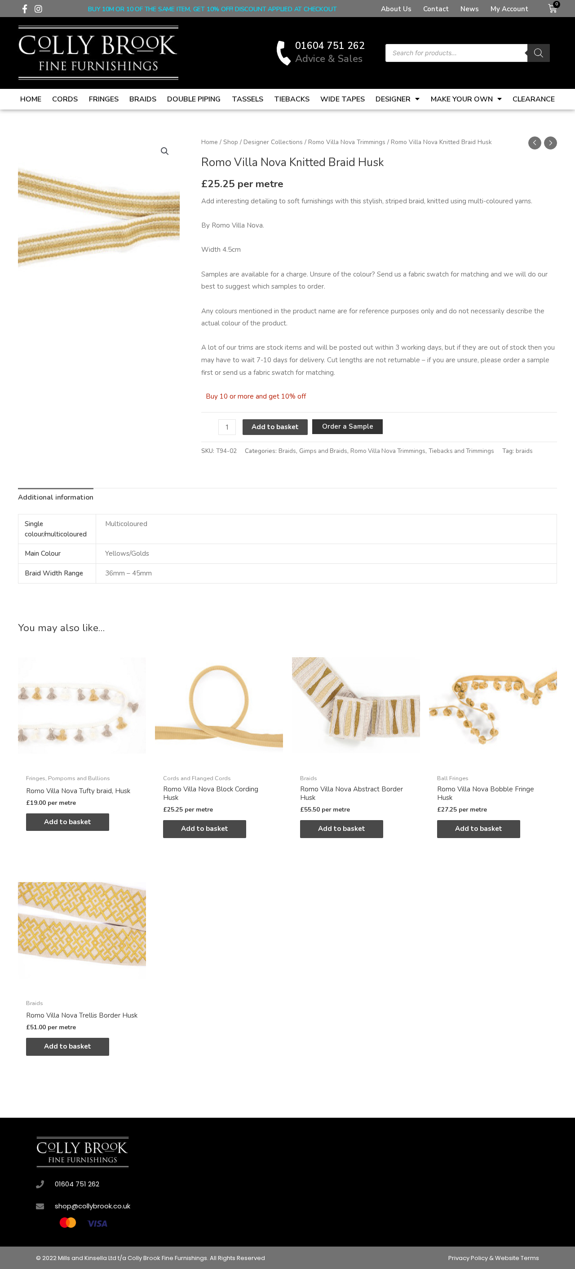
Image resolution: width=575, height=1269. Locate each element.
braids (524, 451)
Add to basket (275, 426)
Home (30, 99)
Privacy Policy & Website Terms (493, 1258)
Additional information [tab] (55, 497)
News (469, 8)
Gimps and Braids (323, 451)
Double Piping (194, 99)
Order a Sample (347, 426)
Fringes (104, 99)
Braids (142, 99)
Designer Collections (273, 142)
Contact (436, 8)
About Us (396, 8)
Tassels (247, 99)
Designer (393, 99)
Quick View (82, 761)
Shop (230, 142)
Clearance (534, 99)
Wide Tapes (342, 99)
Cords (65, 99)
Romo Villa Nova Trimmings (346, 142)
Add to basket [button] (67, 821)
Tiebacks (292, 99)
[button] (165, 151)
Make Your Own (462, 99)
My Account (509, 8)
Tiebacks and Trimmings (461, 451)
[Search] (538, 53)
